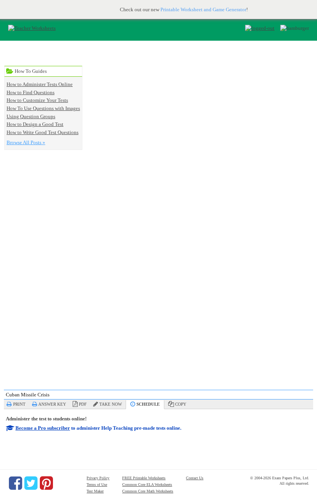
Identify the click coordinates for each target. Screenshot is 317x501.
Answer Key (52, 404)
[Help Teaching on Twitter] (30, 483)
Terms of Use (97, 484)
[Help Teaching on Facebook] (15, 483)
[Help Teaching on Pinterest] (46, 483)
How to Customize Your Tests (37, 100)
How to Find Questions (31, 92)
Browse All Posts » (26, 142)
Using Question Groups (31, 116)
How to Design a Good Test (35, 124)
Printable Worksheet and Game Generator (203, 9)
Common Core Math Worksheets (147, 491)
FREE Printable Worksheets (143, 478)
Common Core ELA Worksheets (147, 484)
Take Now (110, 404)
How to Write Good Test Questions (42, 132)
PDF (83, 404)
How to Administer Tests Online (40, 84)
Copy (180, 404)
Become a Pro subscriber (42, 428)
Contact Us (194, 478)
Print (19, 404)
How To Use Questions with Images (43, 108)
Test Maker (95, 491)
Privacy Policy (98, 478)
